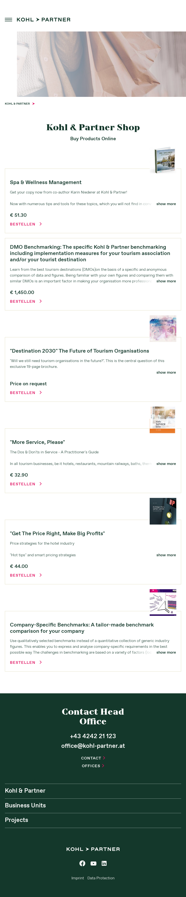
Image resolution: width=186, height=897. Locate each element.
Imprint (77, 878)
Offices (93, 766)
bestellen (26, 224)
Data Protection (101, 878)
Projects (16, 820)
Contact (93, 758)
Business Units (25, 806)
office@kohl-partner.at (93, 746)
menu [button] (8, 19)
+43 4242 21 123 (93, 736)
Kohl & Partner (25, 791)
